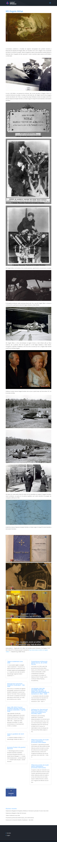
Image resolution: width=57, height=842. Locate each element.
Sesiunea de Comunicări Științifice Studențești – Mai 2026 (16, 685)
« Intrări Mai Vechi (10, 787)
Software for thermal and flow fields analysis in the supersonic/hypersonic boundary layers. (39, 711)
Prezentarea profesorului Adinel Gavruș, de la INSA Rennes (39, 663)
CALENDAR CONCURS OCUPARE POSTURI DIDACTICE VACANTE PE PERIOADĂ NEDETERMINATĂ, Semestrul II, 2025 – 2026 (40, 691)
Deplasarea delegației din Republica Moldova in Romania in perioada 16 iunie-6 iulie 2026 (27, 811)
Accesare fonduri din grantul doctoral (16, 747)
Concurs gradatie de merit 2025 (15, 734)
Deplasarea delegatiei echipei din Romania (16, 813)
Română (9, 833)
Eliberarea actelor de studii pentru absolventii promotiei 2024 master (40, 741)
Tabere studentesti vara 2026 (15, 662)
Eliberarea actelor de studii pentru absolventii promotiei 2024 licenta (40, 766)
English (8, 835)
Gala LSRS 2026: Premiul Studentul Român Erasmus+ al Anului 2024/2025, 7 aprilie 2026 (16, 709)
